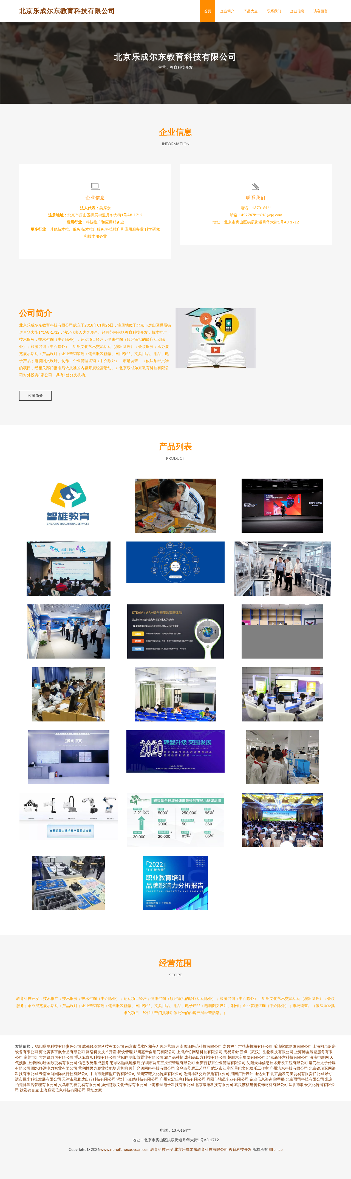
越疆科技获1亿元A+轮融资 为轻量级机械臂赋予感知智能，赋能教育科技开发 (68, 816)
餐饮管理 (125, 1051)
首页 (207, 11)
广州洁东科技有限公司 (289, 1068)
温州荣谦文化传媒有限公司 (160, 1073)
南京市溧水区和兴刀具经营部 (150, 1046)
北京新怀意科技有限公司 (288, 1057)
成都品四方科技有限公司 (205, 1057)
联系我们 (274, 11)
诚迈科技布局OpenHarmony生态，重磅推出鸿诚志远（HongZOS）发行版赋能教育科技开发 (176, 564)
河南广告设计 (241, 1073)
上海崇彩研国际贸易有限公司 (52, 1062)
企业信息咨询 (261, 1079)
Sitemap (276, 1149)
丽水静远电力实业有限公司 (54, 1068)
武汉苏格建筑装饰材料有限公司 (261, 1084)
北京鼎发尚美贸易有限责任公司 (297, 1073)
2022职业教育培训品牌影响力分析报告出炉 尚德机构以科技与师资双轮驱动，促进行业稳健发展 (175, 878)
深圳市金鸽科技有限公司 (138, 1079)
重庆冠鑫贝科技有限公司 (95, 1057)
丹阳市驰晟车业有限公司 (227, 1079)
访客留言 (320, 11)
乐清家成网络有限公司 (292, 1046)
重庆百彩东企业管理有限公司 (221, 1062)
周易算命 (231, 1051)
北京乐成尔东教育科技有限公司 (67, 10)
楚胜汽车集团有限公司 (246, 1057)
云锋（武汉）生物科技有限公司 (266, 1051)
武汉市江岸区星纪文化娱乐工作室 (240, 1068)
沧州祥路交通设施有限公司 (206, 1073)
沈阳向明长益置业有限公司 (140, 1057)
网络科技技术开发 (101, 1051)
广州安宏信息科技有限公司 (183, 1079)
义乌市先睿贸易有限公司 (79, 1084)
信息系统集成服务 (93, 1062)
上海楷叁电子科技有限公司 (171, 1084)
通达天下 (262, 1073)
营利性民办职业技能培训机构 (103, 1068)
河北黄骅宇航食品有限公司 (62, 1051)
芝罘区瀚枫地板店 (125, 1062)
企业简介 (227, 11)
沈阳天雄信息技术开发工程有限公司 (277, 1062)
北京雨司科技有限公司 (305, 1079)
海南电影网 (319, 1057)
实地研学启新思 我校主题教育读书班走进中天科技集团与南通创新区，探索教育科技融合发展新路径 (68, 627)
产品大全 (251, 11)
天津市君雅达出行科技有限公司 (89, 1079)
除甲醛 (279, 1079)
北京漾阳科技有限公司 (214, 1084)
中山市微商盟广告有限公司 (113, 1073)
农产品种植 (173, 1057)
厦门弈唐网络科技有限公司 (152, 1068)
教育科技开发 (161, 1149)
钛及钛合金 (29, 1090)
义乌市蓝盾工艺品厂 (193, 1068)
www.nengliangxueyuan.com (124, 1149)
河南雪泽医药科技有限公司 (199, 1046)
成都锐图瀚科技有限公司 (103, 1046)
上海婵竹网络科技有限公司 (200, 1051)
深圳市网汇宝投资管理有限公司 (168, 1062)
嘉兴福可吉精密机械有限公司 (248, 1046)
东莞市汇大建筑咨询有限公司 (48, 1057)
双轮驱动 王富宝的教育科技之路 (68, 501)
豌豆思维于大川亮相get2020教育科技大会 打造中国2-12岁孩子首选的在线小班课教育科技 (175, 816)
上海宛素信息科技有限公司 (63, 1090)
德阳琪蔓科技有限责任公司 (58, 1046)
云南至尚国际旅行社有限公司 (64, 1073)
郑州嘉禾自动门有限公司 (155, 1051)
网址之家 (94, 1090)
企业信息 (297, 11)
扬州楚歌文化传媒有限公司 (124, 1084)
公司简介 (35, 395)
